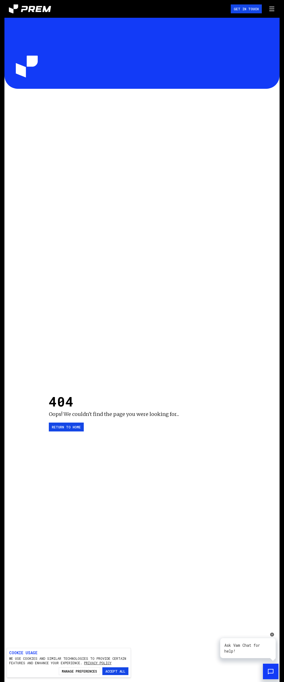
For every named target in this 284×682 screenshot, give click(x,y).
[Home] (30, 9)
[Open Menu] (271, 8)
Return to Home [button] (66, 427)
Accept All (115, 671)
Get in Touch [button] (246, 9)
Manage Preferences (79, 671)
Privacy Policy (97, 663)
